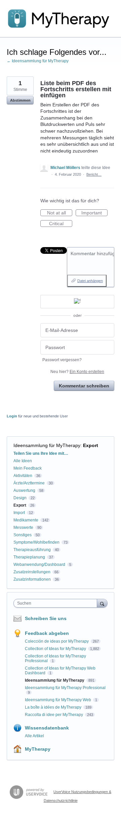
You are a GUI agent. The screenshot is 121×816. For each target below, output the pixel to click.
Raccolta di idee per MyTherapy (54, 714)
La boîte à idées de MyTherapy (53, 707)
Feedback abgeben (47, 633)
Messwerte (23, 527)
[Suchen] (102, 603)
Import (19, 512)
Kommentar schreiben (84, 385)
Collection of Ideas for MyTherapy (56, 648)
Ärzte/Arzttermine (29, 483)
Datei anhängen (90, 281)
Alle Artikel (34, 736)
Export (90, 445)
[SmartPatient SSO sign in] (77, 301)
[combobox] (57, 603)
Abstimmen (20, 100)
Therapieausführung (32, 549)
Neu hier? (77, 371)
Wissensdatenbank (47, 727)
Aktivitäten (22, 475)
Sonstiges (22, 535)
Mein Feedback (27, 468)
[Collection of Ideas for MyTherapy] (60, 18)
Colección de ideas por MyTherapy (57, 641)
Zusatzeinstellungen (31, 572)
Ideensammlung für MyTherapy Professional (65, 687)
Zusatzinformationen (32, 579)
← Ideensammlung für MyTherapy (38, 61)
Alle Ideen (22, 460)
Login (12, 416)
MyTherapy (37, 749)
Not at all (59, 213)
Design (20, 498)
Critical (60, 224)
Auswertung (24, 490)
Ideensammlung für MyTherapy (46, 445)
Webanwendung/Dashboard (39, 564)
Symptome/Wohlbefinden (36, 542)
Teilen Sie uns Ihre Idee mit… (40, 453)
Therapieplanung (29, 557)
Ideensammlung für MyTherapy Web (58, 700)
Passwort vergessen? (62, 360)
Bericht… (94, 174)
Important (94, 213)
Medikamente (25, 520)
